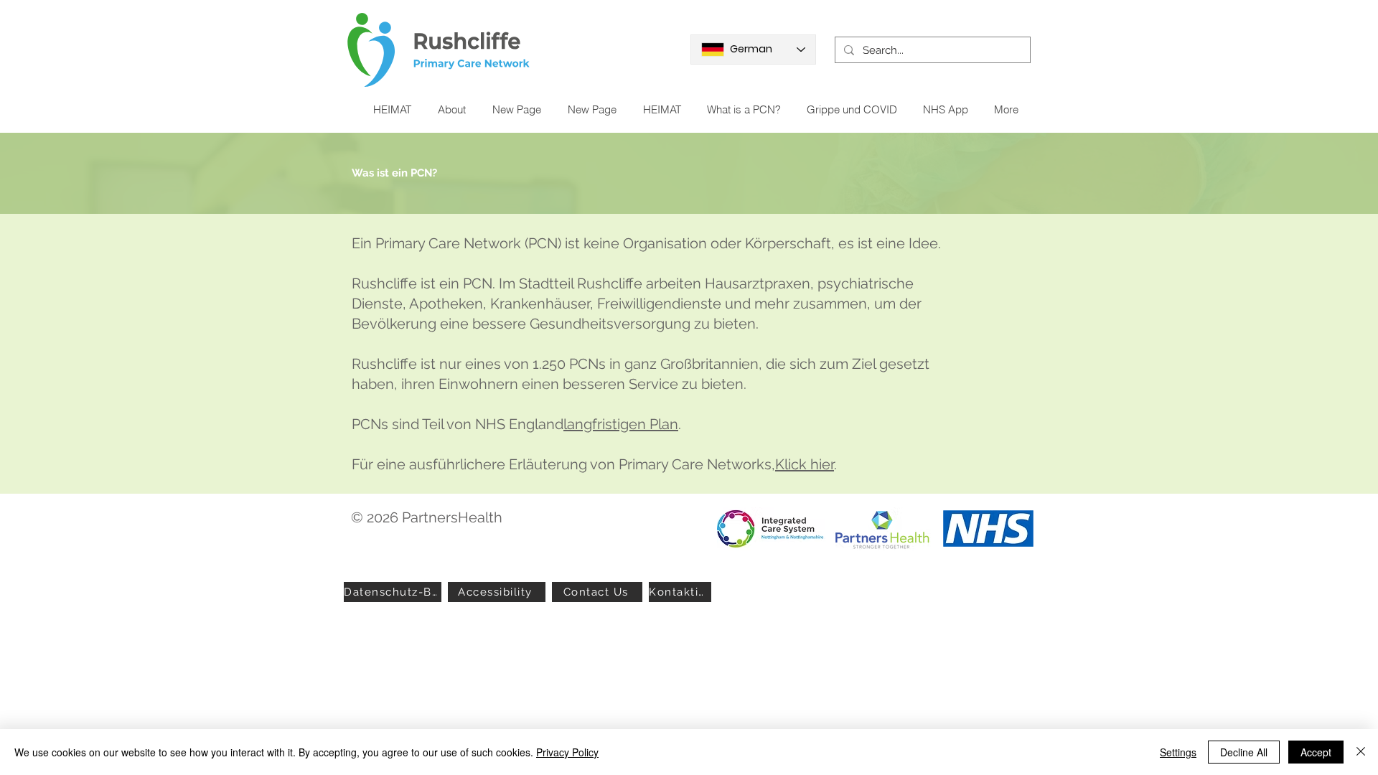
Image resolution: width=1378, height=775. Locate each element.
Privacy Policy (567, 752)
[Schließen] (1360, 752)
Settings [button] (1178, 752)
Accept (1315, 752)
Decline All (1243, 752)
